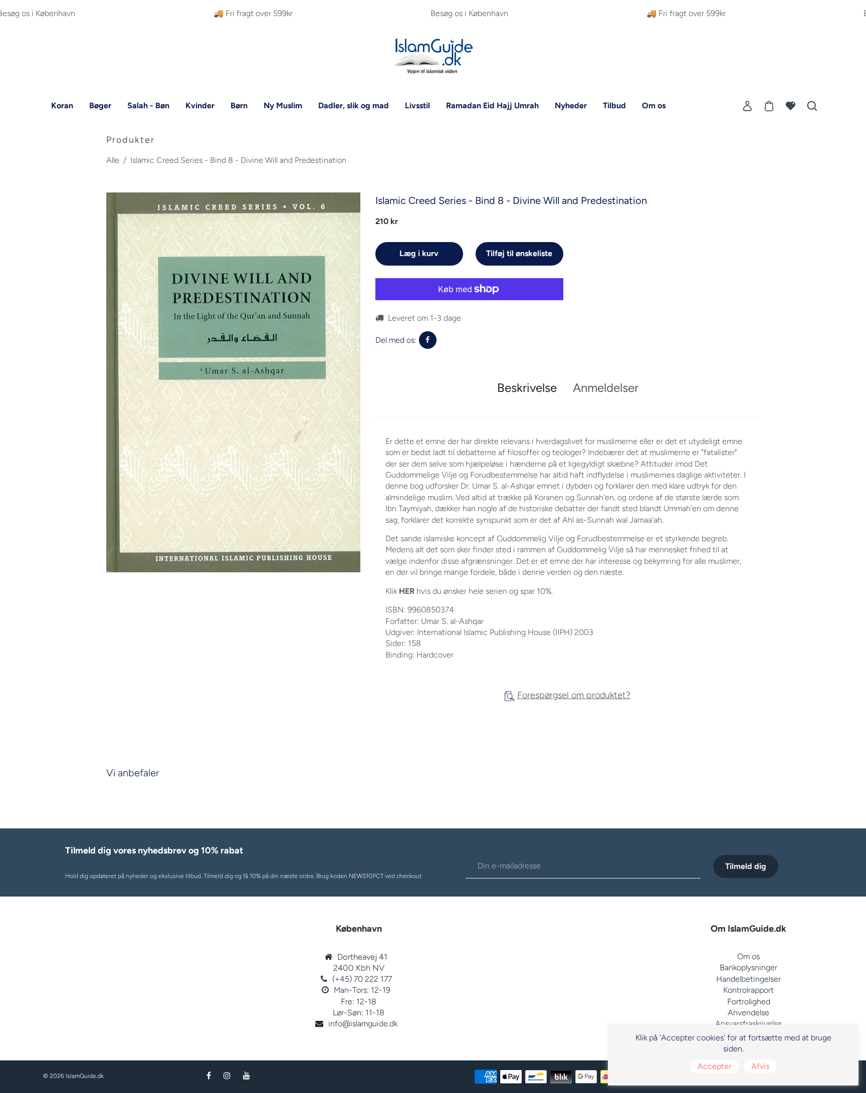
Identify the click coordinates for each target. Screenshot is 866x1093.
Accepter (714, 1066)
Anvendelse (748, 1012)
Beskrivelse (527, 387)
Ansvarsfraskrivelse (748, 1023)
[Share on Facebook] (428, 340)
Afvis (760, 1066)
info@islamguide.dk (362, 1023)
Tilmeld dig (745, 866)
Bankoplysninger (748, 967)
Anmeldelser (605, 387)
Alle (112, 160)
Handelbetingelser (748, 979)
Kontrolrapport (748, 990)
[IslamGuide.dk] (433, 54)
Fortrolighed (748, 1001)
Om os (748, 956)
